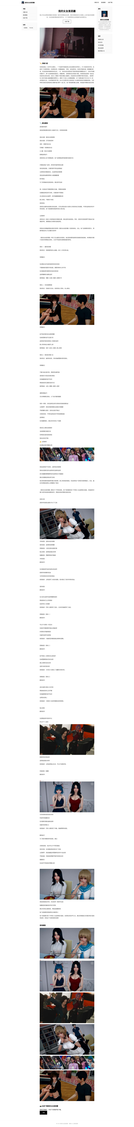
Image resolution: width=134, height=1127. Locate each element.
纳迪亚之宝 (101, 39)
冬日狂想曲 (101, 45)
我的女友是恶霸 (30, 2)
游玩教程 (103, 2)
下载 (43, 1112)
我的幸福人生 (101, 51)
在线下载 (110, 2)
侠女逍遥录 (101, 48)
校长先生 (100, 42)
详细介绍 (96, 2)
